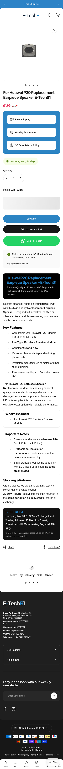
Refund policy (10, 755)
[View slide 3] (33, 583)
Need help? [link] (54, 547)
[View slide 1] (26, 583)
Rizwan (38, 750)
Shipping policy (52, 755)
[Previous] (4, 4)
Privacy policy (23, 755)
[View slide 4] (37, 583)
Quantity (7, 170)
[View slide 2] (30, 583)
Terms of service (37, 755)
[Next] (58, 4)
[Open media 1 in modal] (54, 30)
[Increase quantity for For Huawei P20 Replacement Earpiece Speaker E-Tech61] (20, 178)
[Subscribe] (54, 695)
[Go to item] (26, 85)
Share (11, 547)
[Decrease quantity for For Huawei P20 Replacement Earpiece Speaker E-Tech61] (6, 178)
